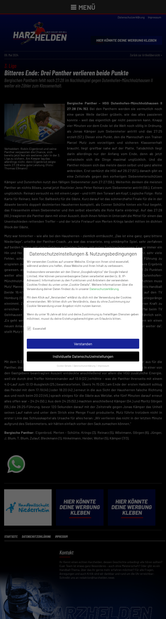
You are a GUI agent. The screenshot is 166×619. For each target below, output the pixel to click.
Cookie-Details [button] (64, 365)
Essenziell (39, 328)
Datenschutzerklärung (103, 289)
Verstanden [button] (83, 343)
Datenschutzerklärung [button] (84, 365)
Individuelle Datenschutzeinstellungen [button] (83, 356)
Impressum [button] (103, 365)
